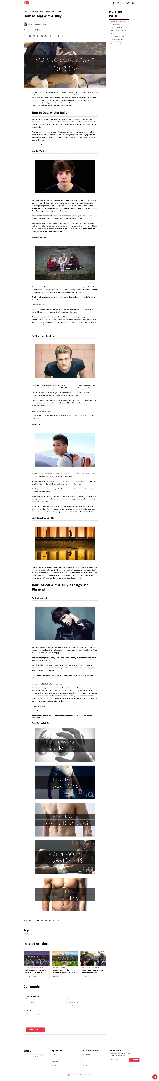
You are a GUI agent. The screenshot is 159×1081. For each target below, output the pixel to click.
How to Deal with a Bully (117, 21)
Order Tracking (85, 1054)
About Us (55, 1061)
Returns (83, 1058)
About (60, 3)
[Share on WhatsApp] (54, 36)
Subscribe (134, 1060)
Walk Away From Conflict (118, 36)
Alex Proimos (55, 715)
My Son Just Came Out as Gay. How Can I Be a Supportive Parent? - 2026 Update (92, 973)
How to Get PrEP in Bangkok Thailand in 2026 (64, 971)
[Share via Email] (58, 36)
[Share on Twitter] (34, 36)
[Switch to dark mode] (114, 3)
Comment (29, 1010)
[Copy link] (62, 36)
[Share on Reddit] (50, 36)
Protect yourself (116, 44)
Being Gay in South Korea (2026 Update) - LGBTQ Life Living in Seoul (36, 972)
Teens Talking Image (40, 715)
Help (51, 3)
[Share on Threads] (38, 36)
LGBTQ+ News (29, 967)
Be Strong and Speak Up (118, 30)
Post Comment (35, 1030)
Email (68, 999)
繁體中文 (37, 30)
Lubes (26, 933)
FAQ (82, 1061)
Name (28, 999)
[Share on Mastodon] (46, 36)
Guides (42, 3)
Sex (54, 967)
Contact (54, 1065)
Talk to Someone (116, 27)
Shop (34, 3)
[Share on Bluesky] (42, 36)
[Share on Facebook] (30, 36)
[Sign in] (123, 3)
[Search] (118, 3)
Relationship (39, 11)
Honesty (113, 33)
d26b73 (77, 715)
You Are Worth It (116, 24)
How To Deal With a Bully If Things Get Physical (118, 40)
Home (25, 11)
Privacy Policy (85, 1065)
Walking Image (66, 715)
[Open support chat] (155, 1077)
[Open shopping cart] (133, 3)
